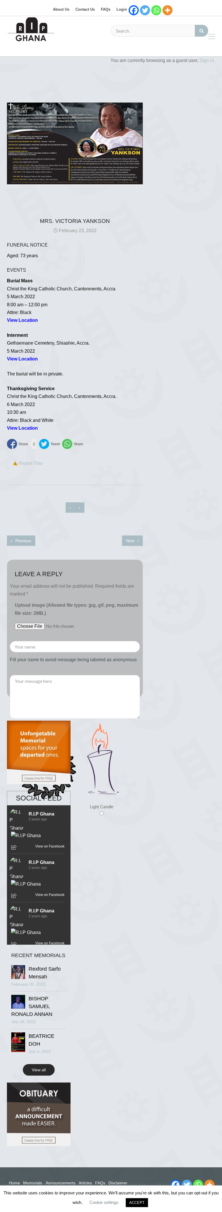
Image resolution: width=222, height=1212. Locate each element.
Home (14, 1183)
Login (121, 9)
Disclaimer (117, 1183)
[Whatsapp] (156, 10)
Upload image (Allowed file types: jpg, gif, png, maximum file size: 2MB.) (76, 609)
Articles (85, 1183)
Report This (30, 463)
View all (39, 1070)
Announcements (60, 1183)
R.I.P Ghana (41, 813)
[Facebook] (134, 10)
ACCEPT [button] (137, 1202)
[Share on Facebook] (17, 444)
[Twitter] (145, 10)
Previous (22, 540)
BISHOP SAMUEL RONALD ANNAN (31, 1006)
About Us (61, 9)
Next (131, 540)
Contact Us (85, 9)
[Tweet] (49, 444)
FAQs (105, 9)
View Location (22, 358)
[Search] (201, 31)
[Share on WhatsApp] (72, 444)
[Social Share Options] (14, 848)
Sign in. (207, 60)
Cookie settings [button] (104, 1202)
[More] (167, 10)
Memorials (32, 1183)
